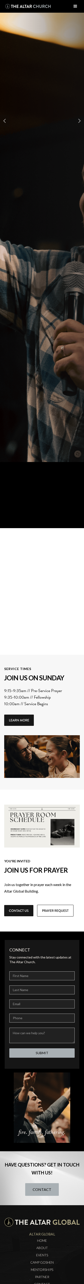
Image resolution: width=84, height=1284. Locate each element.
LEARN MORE (19, 720)
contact (42, 1189)
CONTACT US (19, 910)
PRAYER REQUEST (55, 910)
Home (42, 1240)
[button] (75, 6)
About (42, 1248)
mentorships (42, 1270)
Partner (42, 1277)
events (42, 1255)
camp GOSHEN (42, 1262)
